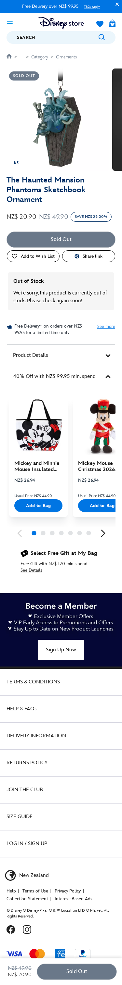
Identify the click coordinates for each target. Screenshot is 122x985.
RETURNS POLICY (27, 763)
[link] (19, 533)
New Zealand (33, 875)
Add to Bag (38, 505)
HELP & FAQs (21, 709)
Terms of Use (35, 891)
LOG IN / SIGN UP (27, 844)
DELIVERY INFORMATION (36, 736)
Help (11, 891)
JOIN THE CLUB (25, 790)
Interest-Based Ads (73, 899)
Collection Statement (27, 899)
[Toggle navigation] (10, 23)
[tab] (61, 355)
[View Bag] (112, 24)
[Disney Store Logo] (61, 23)
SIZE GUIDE (20, 817)
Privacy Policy (68, 891)
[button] (115, 4)
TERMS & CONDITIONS (33, 682)
